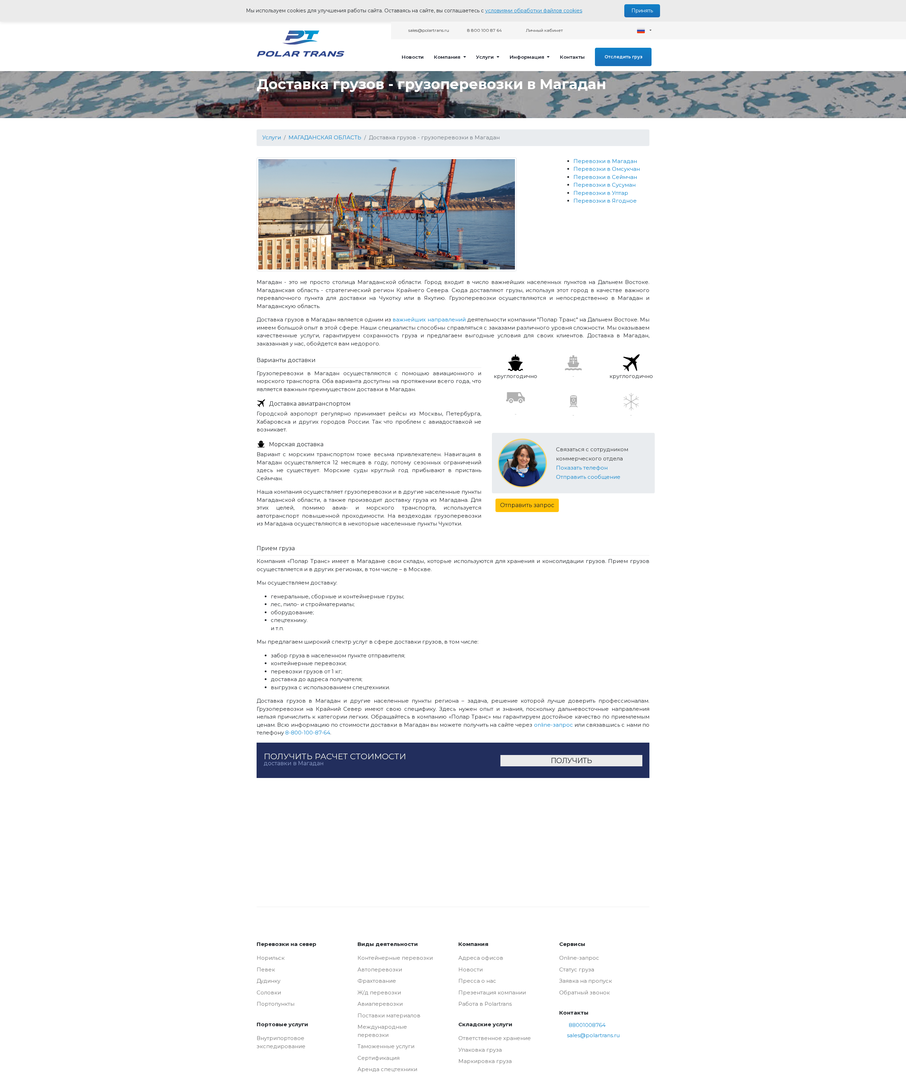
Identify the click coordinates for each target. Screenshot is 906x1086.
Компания (448, 57)
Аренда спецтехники (387, 1069)
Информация (528, 57)
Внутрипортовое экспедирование (281, 1042)
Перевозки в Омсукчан (606, 168)
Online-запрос (579, 957)
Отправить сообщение (588, 477)
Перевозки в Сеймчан (605, 177)
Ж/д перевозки (379, 992)
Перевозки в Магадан (605, 161)
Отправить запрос (527, 505)
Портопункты (275, 1003)
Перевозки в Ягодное (605, 200)
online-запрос (553, 724)
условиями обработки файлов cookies (533, 10)
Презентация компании (492, 992)
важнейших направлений (428, 319)
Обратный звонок (584, 992)
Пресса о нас (477, 980)
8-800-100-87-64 (307, 732)
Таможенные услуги (385, 1046)
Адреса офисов (480, 957)
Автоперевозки (379, 969)
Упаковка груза (480, 1049)
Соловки (269, 992)
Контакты (572, 57)
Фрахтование (376, 980)
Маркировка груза (485, 1061)
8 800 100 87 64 (484, 30)
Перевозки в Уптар (600, 193)
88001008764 (587, 1025)
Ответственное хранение (494, 1038)
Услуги (485, 57)
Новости (413, 57)
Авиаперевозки (380, 1003)
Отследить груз (623, 56)
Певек (266, 969)
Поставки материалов (388, 1015)
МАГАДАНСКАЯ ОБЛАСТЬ (324, 137)
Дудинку (268, 980)
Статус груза (576, 969)
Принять (642, 10)
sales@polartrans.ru (428, 30)
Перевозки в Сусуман (604, 184)
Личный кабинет (544, 30)
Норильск (271, 957)
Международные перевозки (382, 1030)
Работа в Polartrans (485, 1003)
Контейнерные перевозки (395, 957)
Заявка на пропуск (585, 980)
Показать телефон (582, 467)
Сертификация (378, 1058)
